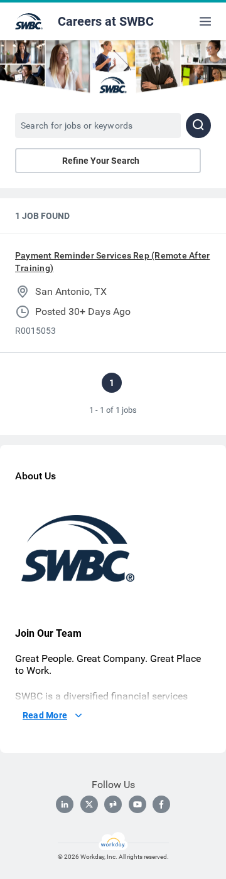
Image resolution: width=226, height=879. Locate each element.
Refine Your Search (100, 161)
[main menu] (205, 21)
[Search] (198, 125)
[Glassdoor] (113, 804)
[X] (89, 804)
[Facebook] (161, 804)
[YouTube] (137, 804)
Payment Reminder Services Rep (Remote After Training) (112, 261)
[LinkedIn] (64, 804)
